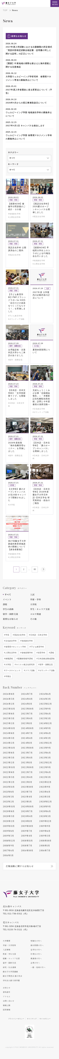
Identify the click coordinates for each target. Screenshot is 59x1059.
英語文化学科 (19, 635)
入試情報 (6, 949)
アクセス (6, 996)
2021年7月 (26, 792)
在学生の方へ (36, 949)
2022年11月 (9, 767)
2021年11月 (9, 787)
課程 (5, 604)
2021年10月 (27, 787)
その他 (33, 619)
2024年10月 (27, 728)
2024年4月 (27, 738)
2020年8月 (8, 811)
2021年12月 (45, 782)
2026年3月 (45, 699)
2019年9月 (44, 826)
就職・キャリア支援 (11, 958)
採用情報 (6, 1009)
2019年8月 (8, 831)
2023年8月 (8, 753)
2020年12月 (45, 801)
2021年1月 (26, 801)
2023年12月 (45, 743)
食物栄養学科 (27, 653)
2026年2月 (8, 704)
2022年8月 (8, 772)
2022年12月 (45, 762)
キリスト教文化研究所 (25, 664)
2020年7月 (27, 811)
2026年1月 (26, 704)
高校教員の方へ (37, 945)
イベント (7, 599)
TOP (5, 10)
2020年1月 (26, 821)
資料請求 (6, 992)
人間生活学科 (11, 653)
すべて (8, 594)
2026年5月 (8, 699)
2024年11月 (9, 728)
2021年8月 (8, 792)
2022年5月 (8, 777)
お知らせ (6, 987)
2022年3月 (45, 777)
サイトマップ (32, 1019)
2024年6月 (45, 733)
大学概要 (6, 941)
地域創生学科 (27, 641)
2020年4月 (27, 816)
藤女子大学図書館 (10, 971)
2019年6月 (44, 831)
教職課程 (9, 659)
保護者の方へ (36, 958)
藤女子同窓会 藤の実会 (12, 976)
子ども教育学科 (37, 647)
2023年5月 (8, 757)
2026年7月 (27, 694)
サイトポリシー (45, 1019)
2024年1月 (26, 743)
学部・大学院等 (9, 945)
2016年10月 (27, 850)
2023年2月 (8, 762)
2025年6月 (45, 714)
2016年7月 (44, 850)
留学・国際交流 (10, 614)
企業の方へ (35, 962)
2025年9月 (45, 709)
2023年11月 (9, 748)
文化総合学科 (11, 641)
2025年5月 (8, 718)
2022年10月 (27, 767)
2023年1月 (26, 762)
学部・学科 (35, 599)
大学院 (33, 604)
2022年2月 (8, 782)
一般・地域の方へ (38, 967)
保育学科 (41, 653)
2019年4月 (26, 836)
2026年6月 (45, 694)
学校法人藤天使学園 (11, 980)
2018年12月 (9, 841)
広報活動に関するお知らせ (20, 866)
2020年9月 (45, 806)
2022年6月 (45, 772)
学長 (7, 635)
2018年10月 (45, 841)
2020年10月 (27, 806)
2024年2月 (8, 743)
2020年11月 (9, 806)
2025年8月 (8, 714)
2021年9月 (44, 787)
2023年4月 (27, 757)
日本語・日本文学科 (38, 635)
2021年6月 (44, 792)
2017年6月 (8, 850)
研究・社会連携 (9, 967)
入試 (32, 594)
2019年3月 (44, 836)
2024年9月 (45, 728)
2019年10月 (27, 826)
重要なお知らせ (10, 619)
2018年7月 (26, 845)
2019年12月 (45, 821)
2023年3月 (45, 757)
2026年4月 (27, 699)
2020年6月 (45, 811)
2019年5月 (8, 836)
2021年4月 (26, 797)
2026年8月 (8, 694)
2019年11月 (9, 826)
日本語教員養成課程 (46, 659)
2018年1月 (44, 845)
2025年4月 (27, 718)
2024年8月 (8, 733)
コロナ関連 (35, 614)
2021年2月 (8, 801)
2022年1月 (26, 782)
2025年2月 (8, 723)
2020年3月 (45, 816)
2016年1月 (8, 855)
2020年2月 (8, 821)
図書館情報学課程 (25, 659)
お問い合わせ (8, 1001)
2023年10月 (27, 748)
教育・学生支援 (9, 954)
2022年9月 (45, 767)
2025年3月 (45, 718)
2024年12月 (45, 723)
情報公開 (6, 1005)
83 (35, 569)
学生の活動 (8, 609)
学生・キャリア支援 (40, 609)
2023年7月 (27, 753)
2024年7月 (27, 733)
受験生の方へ (36, 941)
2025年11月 (9, 709)
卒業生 (8, 676)
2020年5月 (8, 816)
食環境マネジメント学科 (15, 647)
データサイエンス (12, 670)
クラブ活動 (30, 670)
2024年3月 (45, 738)
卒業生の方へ (36, 954)
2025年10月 (27, 709)
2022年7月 (27, 772)
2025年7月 (27, 714)
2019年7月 (26, 831)
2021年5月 (8, 797)
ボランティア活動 (47, 670)
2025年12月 (45, 704)
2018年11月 (27, 841)
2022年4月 (27, 777)
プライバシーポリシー (16, 1019)
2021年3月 (44, 797)
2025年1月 (26, 723)
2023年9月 (45, 748)
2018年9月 (8, 845)
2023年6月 (45, 753)
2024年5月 (8, 738)
